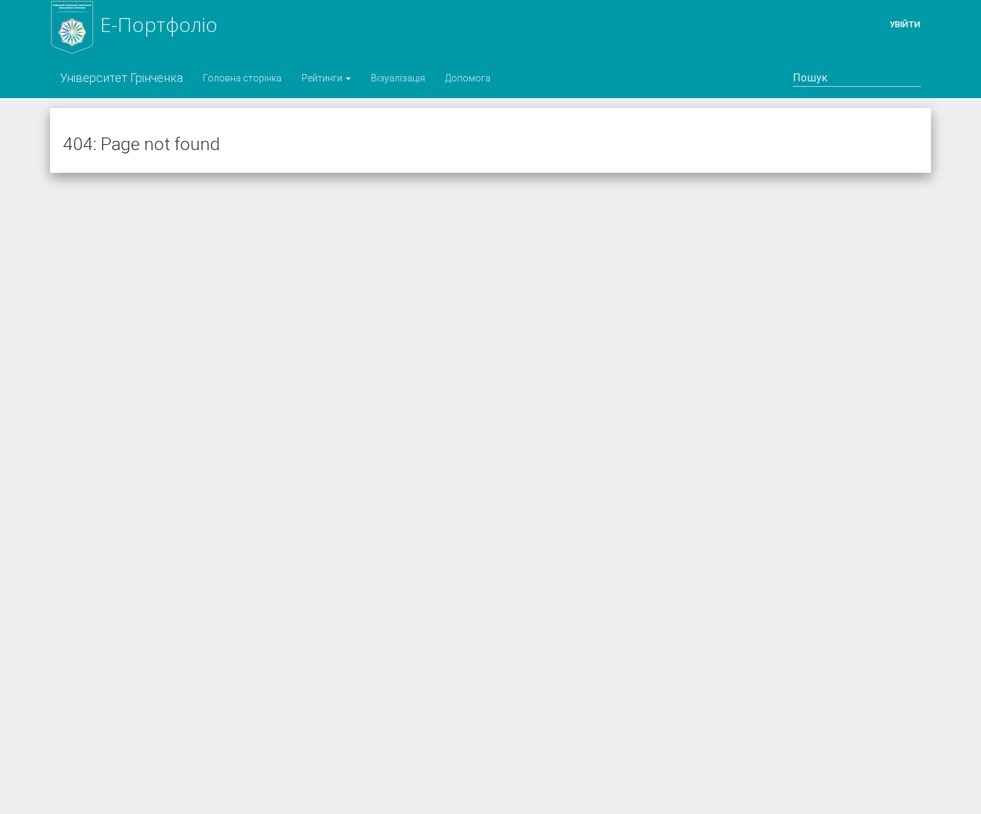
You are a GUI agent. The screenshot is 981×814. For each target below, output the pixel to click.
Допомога (467, 78)
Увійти (905, 24)
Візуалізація (398, 78)
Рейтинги (323, 78)
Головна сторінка (242, 78)
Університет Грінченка (121, 78)
